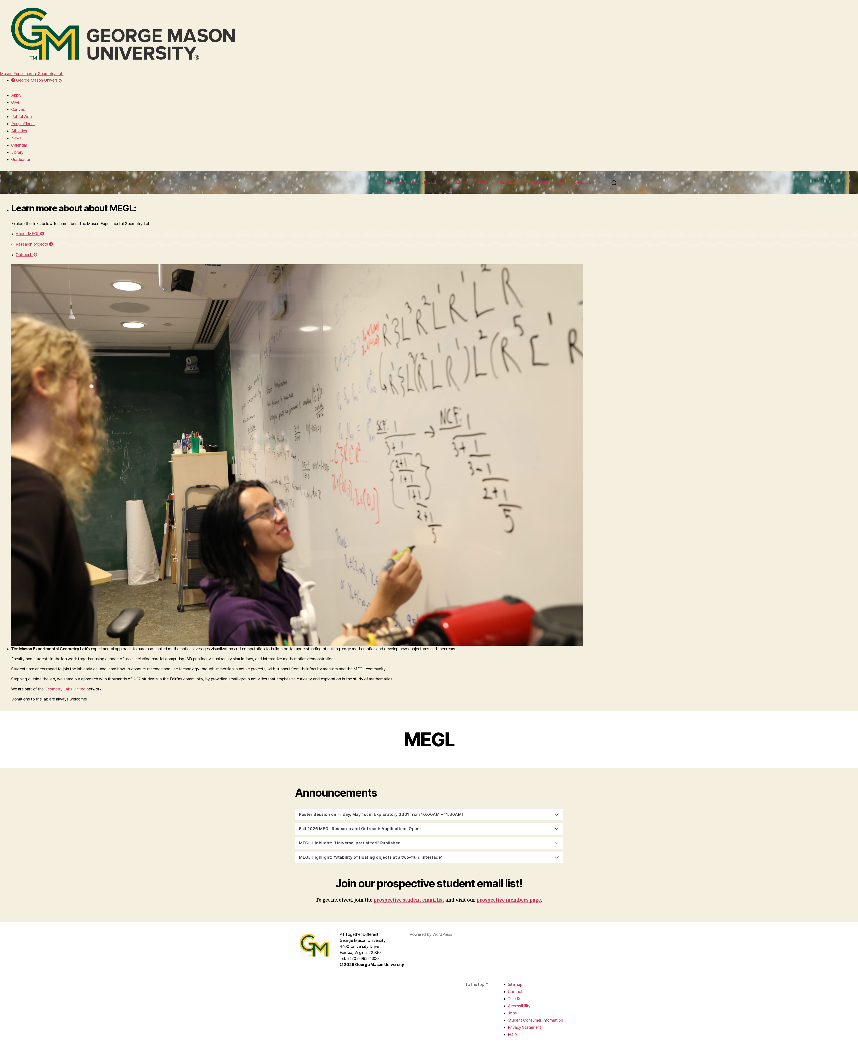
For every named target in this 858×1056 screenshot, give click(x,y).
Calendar (19, 145)
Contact (515, 991)
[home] (388, 182)
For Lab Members (548, 182)
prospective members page (509, 900)
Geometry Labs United (65, 689)
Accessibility (519, 1005)
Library (17, 152)
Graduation (21, 159)
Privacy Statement (524, 1027)
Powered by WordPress (431, 934)
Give (15, 102)
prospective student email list (409, 900)
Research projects (32, 244)
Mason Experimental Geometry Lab (31, 73)
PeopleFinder (23, 123)
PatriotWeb (21, 116)
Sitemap (515, 984)
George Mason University (38, 80)
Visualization (510, 182)
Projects (455, 182)
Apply (16, 95)
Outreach (481, 182)
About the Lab (424, 182)
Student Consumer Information (535, 1020)
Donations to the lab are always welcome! (49, 699)
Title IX (514, 998)
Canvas (18, 109)
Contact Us (584, 182)
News (16, 138)
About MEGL (28, 233)
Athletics (19, 130)
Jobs (512, 1013)
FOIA (512, 1034)
